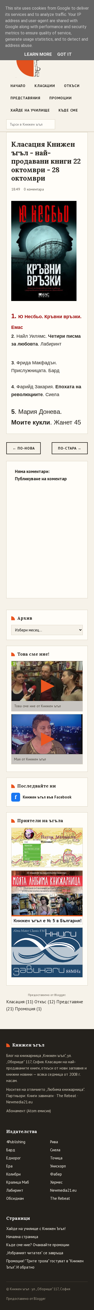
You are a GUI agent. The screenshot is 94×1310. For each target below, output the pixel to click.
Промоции (60, 98)
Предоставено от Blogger (25, 1298)
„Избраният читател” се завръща (34, 1252)
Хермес (56, 1182)
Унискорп (58, 1166)
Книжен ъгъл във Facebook (43, 797)
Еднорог (13, 1157)
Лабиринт (14, 1190)
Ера (9, 1166)
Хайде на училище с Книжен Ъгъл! (36, 1228)
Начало (18, 85)
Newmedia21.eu (19, 1101)
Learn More (38, 54)
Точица (56, 1157)
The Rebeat (66, 1095)
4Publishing (15, 1141)
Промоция (25, 1009)
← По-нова (23, 448)
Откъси (72, 85)
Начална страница (22, 1236)
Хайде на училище (30, 110)
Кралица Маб (17, 1182)
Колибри (13, 1174)
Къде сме (68, 110)
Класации (44, 85)
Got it (64, 54)
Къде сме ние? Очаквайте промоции (37, 1244)
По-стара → (69, 448)
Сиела (55, 1149)
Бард (10, 1149)
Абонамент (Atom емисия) (28, 1110)
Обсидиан (15, 1198)
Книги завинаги (40, 1095)
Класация (15, 1002)
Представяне (69, 1002)
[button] (47, 686)
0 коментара (34, 189)
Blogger (59, 995)
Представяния (25, 98)
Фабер (56, 1174)
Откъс (40, 1002)
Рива (54, 1141)
